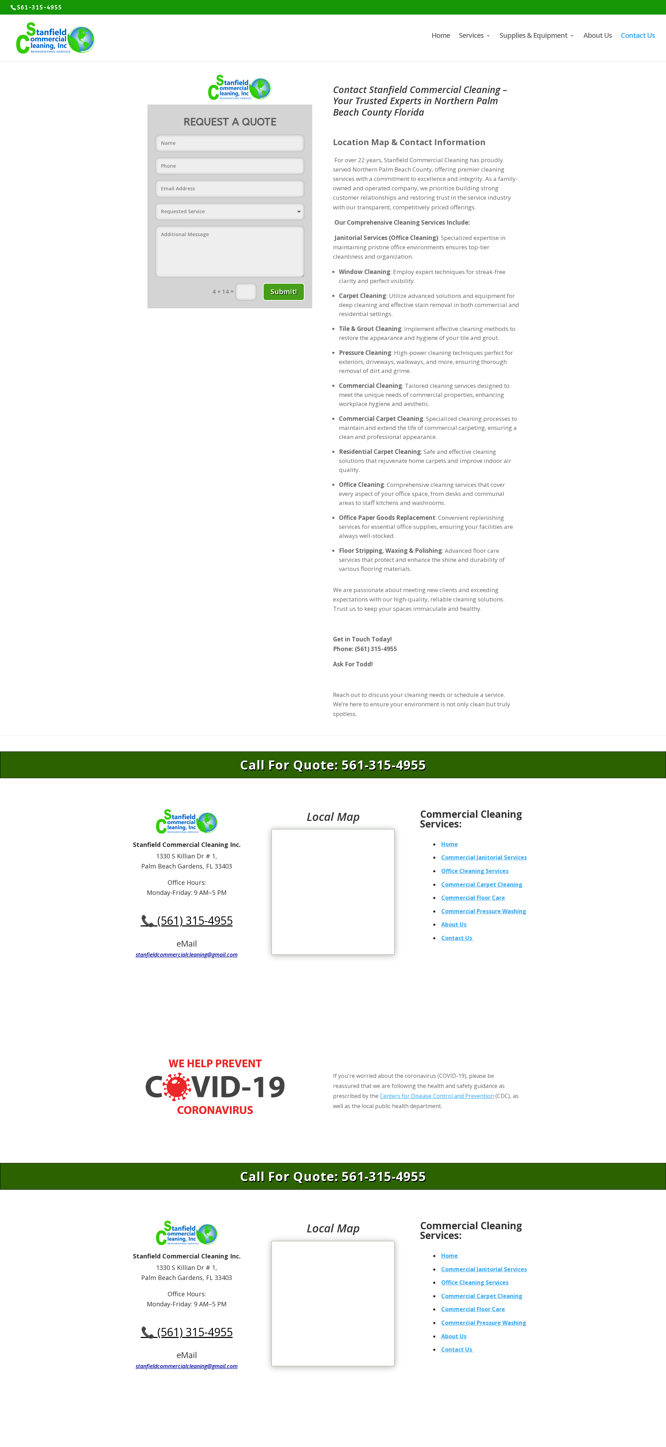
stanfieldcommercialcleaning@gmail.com (187, 954)
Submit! (284, 291)
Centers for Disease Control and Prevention (437, 1096)
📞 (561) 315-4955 (187, 920)
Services (471, 36)
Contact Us (638, 36)
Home (441, 36)
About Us (597, 36)
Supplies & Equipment (533, 36)
